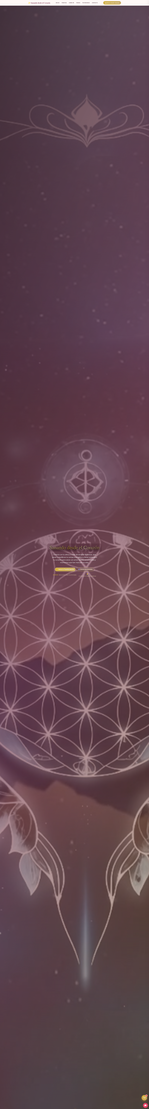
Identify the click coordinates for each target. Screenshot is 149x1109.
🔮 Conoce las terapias (85, 569)
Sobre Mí (71, 2)
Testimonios (86, 2)
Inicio (57, 2)
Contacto (95, 2)
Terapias (64, 2)
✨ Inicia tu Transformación (65, 569)
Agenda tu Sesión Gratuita (112, 3)
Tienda (78, 2)
